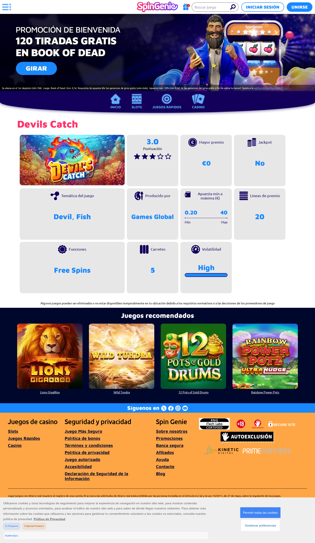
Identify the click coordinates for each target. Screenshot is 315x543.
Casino (198, 107)
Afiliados (165, 452)
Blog (160, 473)
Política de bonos (82, 438)
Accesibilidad (78, 466)
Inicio (115, 107)
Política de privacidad (87, 452)
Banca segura (169, 445)
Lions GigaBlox (50, 392)
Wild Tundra (122, 392)
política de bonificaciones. (267, 88)
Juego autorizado (82, 459)
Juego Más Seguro (83, 431)
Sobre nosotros (172, 431)
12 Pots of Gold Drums (193, 392)
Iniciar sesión (262, 6)
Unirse (299, 6)
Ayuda (162, 459)
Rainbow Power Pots (265, 392)
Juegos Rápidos (166, 107)
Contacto (165, 466)
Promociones (169, 438)
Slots (137, 107)
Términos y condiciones (89, 445)
